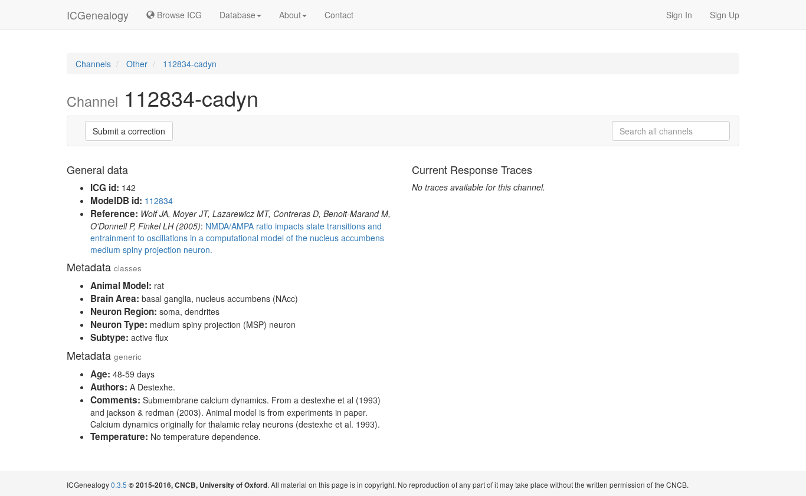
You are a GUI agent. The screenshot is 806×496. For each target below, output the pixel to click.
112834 (159, 200)
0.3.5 (119, 484)
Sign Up (724, 15)
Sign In (679, 15)
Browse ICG (178, 15)
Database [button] (237, 15)
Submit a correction (129, 131)
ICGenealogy (98, 14)
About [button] (290, 15)
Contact (339, 15)
